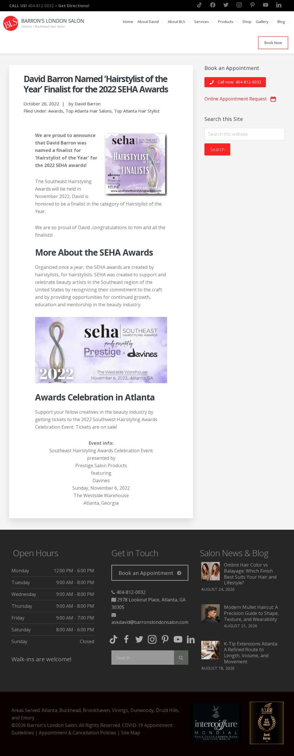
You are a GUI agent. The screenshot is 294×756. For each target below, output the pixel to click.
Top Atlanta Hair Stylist (137, 111)
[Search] (181, 657)
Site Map (130, 733)
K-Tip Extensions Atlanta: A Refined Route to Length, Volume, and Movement (251, 653)
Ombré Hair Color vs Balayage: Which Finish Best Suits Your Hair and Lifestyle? (250, 574)
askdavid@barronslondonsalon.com (149, 622)
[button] (235, 82)
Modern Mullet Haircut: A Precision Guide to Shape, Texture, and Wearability (251, 613)
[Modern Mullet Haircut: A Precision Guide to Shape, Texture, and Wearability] (210, 621)
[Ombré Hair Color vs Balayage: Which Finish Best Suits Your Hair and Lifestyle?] (210, 578)
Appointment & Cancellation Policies (77, 733)
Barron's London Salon (52, 21)
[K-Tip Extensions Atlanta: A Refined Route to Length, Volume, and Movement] (210, 657)
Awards (55, 111)
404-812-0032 (131, 592)
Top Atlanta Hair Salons (88, 111)
